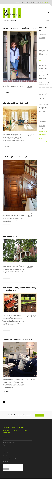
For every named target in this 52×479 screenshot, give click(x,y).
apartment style (33, 316)
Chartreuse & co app (43, 131)
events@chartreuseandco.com (9, 442)
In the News (21, 427)
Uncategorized (6, 432)
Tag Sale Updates (17, 430)
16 (32, 267)
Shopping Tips (42, 138)
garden (21, 425)
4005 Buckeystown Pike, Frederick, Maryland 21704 (13, 444)
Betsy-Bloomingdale (30, 136)
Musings (20, 429)
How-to (14, 427)
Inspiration (5, 429)
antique (31, 215)
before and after (12, 425)
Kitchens (13, 429)
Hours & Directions (45, 2)
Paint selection (6, 430)
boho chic (31, 86)
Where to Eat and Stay (43, 141)
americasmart (32, 380)
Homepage (47, 20)
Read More (6, 92)
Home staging (6, 427)
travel (25, 430)
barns (4, 425)
